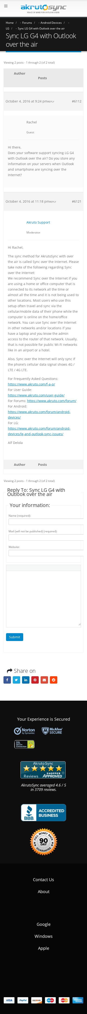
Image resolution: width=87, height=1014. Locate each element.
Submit (14, 637)
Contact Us (43, 879)
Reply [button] (51, 101)
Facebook (7, 680)
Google (44, 924)
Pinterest (35, 680)
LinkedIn (25, 680)
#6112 (76, 101)
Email (44, 680)
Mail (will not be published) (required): (33, 531)
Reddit (53, 680)
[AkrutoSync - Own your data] (43, 8)
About (43, 891)
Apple (43, 948)
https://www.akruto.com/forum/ (51, 401)
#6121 (76, 201)
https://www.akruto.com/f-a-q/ (31, 384)
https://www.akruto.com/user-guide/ (36, 395)
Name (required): (20, 516)
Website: (14, 547)
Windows (44, 936)
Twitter (16, 680)
